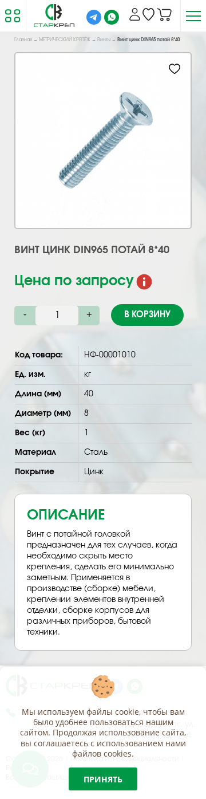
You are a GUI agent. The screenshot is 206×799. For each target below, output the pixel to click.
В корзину (147, 314)
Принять (103, 779)
